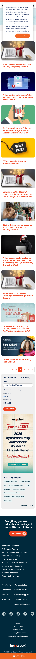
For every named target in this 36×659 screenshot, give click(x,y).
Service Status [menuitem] (20, 590)
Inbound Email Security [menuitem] (12, 566)
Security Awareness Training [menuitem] (14, 552)
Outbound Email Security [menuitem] (13, 569)
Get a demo (16, 534)
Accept (22, 36)
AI (5, 485)
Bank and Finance (19, 489)
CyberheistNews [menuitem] (21, 604)
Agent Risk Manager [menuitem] (11, 576)
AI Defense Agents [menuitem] (10, 549)
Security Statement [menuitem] (18, 633)
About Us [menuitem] (6, 599)
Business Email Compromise (14, 497)
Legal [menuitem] (18, 623)
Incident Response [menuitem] (10, 573)
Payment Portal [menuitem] (21, 599)
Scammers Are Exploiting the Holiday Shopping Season (17, 65)
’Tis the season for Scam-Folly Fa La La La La (17, 360)
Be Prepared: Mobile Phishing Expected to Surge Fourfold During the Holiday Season (17, 130)
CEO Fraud (7, 500)
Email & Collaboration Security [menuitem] (15, 562)
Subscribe (18, 656)
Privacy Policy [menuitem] (18, 626)
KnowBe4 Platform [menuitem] (10, 546)
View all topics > (27, 505)
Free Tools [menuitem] (6, 585)
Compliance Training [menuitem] (11, 559)
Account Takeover (10, 482)
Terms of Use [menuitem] (18, 630)
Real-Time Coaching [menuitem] (11, 556)
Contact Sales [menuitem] (20, 585)
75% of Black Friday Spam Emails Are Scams (15, 162)
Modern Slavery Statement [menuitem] (18, 636)
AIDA (27, 485)
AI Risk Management (16, 485)
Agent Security (24, 482)
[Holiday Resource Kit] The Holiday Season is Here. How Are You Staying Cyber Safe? (16, 328)
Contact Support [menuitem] (21, 595)
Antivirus (7, 489)
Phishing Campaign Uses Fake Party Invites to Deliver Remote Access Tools (18, 97)
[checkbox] (18, 398)
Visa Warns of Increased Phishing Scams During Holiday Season (18, 295)
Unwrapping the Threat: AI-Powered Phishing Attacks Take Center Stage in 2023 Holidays (18, 194)
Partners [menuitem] (5, 595)
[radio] (18, 393)
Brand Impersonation (11, 493)
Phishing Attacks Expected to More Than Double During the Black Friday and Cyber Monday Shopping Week (18, 261)
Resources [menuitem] (6, 590)
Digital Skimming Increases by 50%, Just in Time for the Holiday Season (17, 227)
